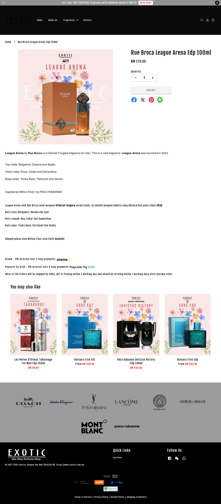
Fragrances (69, 20)
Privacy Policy (101, 497)
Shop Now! (146, 2)
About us (52, 20)
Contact (87, 20)
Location (117, 457)
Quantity (136, 71)
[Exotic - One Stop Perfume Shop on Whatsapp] (184, 460)
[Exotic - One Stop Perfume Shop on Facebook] (169, 460)
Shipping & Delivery (137, 497)
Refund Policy (117, 497)
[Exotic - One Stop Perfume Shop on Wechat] (176, 460)
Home (39, 20)
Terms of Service (83, 497)
